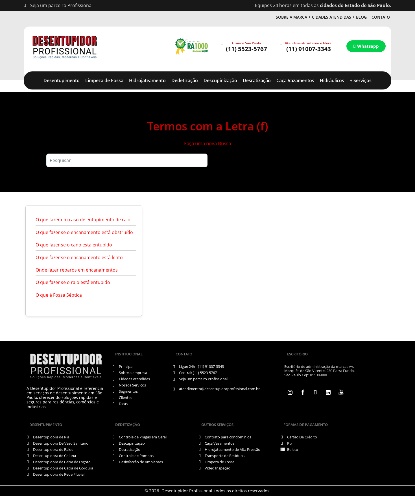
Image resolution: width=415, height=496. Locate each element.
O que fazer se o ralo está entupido (73, 282)
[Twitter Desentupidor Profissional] (315, 392)
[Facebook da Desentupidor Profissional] (302, 392)
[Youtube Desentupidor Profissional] (340, 392)
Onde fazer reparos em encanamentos (77, 269)
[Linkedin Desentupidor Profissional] (328, 392)
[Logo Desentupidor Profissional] (64, 46)
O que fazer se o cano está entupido (74, 244)
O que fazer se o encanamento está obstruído (84, 232)
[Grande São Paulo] (221, 46)
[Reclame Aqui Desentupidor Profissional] (191, 46)
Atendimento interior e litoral (308, 43)
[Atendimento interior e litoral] (280, 46)
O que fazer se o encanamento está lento (79, 257)
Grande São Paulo (246, 43)
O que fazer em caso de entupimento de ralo (83, 219)
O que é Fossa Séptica (59, 295)
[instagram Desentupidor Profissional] (290, 392)
